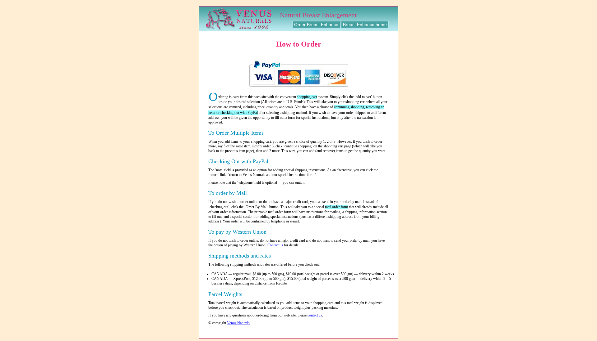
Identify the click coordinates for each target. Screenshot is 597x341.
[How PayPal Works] (298, 89)
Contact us (275, 245)
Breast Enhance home (365, 24)
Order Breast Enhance (316, 24)
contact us (315, 315)
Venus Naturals (238, 323)
